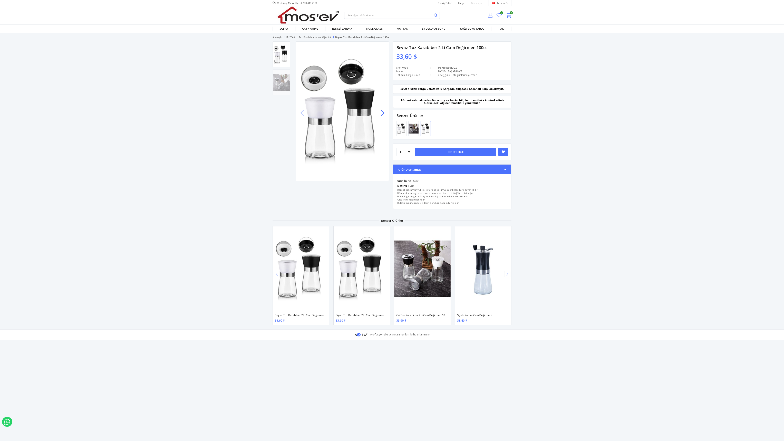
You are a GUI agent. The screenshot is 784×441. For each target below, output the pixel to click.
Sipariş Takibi (445, 2)
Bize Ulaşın (476, 2)
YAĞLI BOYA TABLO (472, 28)
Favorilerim (501, 13)
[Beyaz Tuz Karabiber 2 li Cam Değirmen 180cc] (425, 128)
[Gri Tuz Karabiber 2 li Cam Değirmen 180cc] (414, 128)
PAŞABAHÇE (455, 71)
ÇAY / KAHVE (310, 28)
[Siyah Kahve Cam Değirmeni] (483, 268)
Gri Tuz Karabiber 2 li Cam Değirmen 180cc (422, 315)
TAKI (501, 28)
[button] (383, 111)
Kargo (461, 2)
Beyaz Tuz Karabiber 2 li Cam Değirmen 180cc (303, 315)
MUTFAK (402, 28)
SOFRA (284, 28)
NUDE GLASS (374, 28)
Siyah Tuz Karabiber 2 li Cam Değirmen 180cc (363, 315)
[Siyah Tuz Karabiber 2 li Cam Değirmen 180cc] (402, 128)
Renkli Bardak (342, 28)
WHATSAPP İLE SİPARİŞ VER (7, 422)
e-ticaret (391, 334)
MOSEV (442, 71)
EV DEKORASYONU (433, 28)
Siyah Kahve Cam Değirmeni (474, 315)
